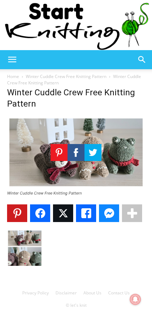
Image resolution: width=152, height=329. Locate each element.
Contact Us (119, 293)
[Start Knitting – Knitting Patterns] (76, 25)
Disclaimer (66, 293)
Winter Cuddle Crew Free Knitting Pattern (66, 76)
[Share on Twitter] (63, 213)
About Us (92, 293)
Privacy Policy (35, 293)
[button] (12, 59)
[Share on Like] (86, 213)
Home (13, 76)
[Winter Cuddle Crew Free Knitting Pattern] (76, 187)
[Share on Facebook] (40, 213)
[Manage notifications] (135, 299)
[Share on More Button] (132, 213)
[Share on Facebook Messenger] (109, 213)
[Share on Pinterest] (17, 213)
